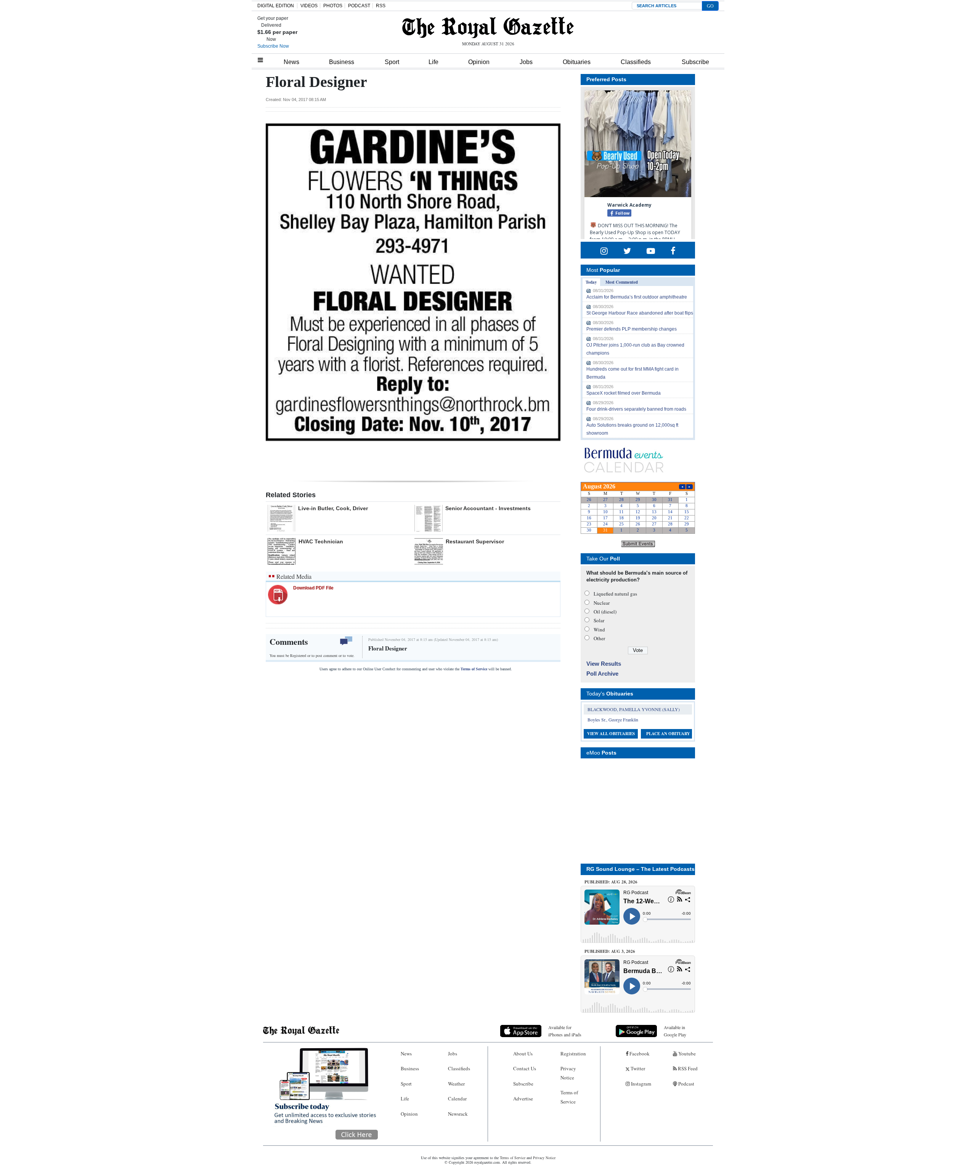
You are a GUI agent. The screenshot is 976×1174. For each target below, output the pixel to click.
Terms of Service (474, 669)
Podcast (685, 1083)
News (291, 62)
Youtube (686, 1053)
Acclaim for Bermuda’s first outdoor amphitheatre (636, 297)
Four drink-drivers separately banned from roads (636, 409)
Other (599, 638)
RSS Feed (687, 1068)
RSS (380, 5)
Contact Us (524, 1068)
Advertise (523, 1098)
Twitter (637, 1068)
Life (433, 62)
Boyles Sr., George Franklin (613, 719)
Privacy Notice (568, 1073)
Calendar (457, 1098)
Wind (599, 629)
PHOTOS (332, 5)
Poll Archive (602, 673)
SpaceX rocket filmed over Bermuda (623, 393)
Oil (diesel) (605, 611)
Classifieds (636, 62)
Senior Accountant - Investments (488, 508)
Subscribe (695, 62)
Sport (392, 62)
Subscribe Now (273, 46)
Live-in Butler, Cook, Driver (333, 508)
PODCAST (359, 5)
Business (341, 62)
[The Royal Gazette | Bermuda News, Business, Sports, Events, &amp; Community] (488, 27)
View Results (603, 663)
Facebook (639, 1053)
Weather (456, 1083)
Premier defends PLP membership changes (631, 329)
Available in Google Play (675, 1030)
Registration (573, 1053)
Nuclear (602, 602)
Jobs (526, 62)
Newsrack (458, 1113)
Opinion (479, 62)
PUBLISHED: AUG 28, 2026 (610, 882)
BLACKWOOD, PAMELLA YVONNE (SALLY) (634, 709)
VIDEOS (309, 5)
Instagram (640, 1083)
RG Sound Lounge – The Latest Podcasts (640, 869)
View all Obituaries (611, 734)
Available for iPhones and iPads (564, 1030)
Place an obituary (668, 734)
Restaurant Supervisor (475, 541)
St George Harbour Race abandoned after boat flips (639, 313)
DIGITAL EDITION (275, 5)
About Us (523, 1053)
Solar (599, 620)
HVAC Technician (321, 541)
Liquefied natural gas (615, 593)
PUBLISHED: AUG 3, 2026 (609, 951)
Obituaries (577, 62)
